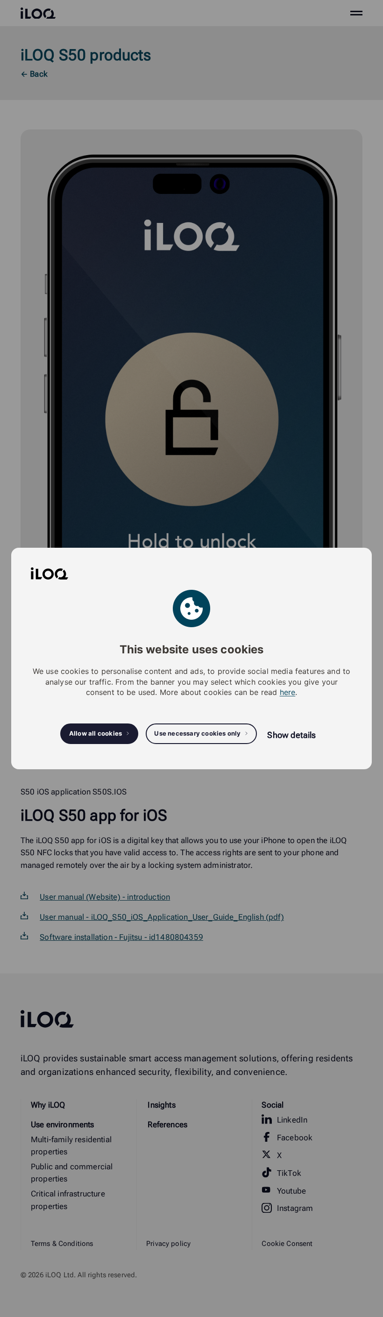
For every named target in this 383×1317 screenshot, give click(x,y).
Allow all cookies (95, 733)
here (288, 692)
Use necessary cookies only (197, 733)
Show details (291, 735)
